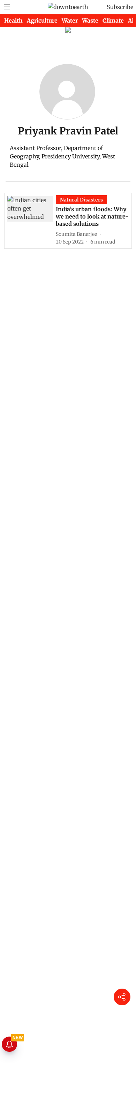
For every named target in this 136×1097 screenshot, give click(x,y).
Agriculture (42, 20)
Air (132, 20)
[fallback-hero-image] (31, 220)
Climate (113, 20)
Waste (90, 20)
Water (70, 20)
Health (13, 20)
